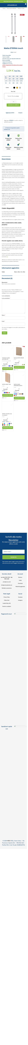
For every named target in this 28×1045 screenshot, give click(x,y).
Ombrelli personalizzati (6, 458)
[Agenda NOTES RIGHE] (19, 351)
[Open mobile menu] (2, 5)
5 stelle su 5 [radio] (16, 295)
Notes (15, 359)
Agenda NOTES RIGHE (19, 357)
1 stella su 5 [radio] (11, 295)
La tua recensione (6, 298)
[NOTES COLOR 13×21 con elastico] (7, 652)
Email (3, 321)
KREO (9, 1041)
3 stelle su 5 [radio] (14, 295)
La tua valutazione (6, 295)
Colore (7, 87)
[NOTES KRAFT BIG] (7, 475)
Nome (3, 315)
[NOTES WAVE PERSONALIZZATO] (19, 524)
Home (4, 8)
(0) (7, 460)
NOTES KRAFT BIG (6, 482)
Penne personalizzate (11, 8)
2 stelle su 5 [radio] (12, 295)
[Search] (20, 5)
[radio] (11, 88)
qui (7, 256)
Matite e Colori (21, 8)
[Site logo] (12, 5)
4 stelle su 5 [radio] (15, 295)
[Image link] (20, 868)
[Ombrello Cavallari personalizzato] (7, 400)
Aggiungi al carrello (13, 105)
